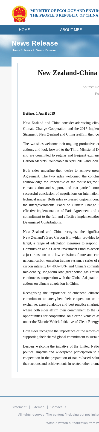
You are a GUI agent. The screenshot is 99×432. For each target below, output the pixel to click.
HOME (24, 30)
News (28, 50)
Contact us (58, 407)
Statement (19, 407)
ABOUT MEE (71, 30)
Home (16, 50)
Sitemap (38, 407)
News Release (46, 50)
